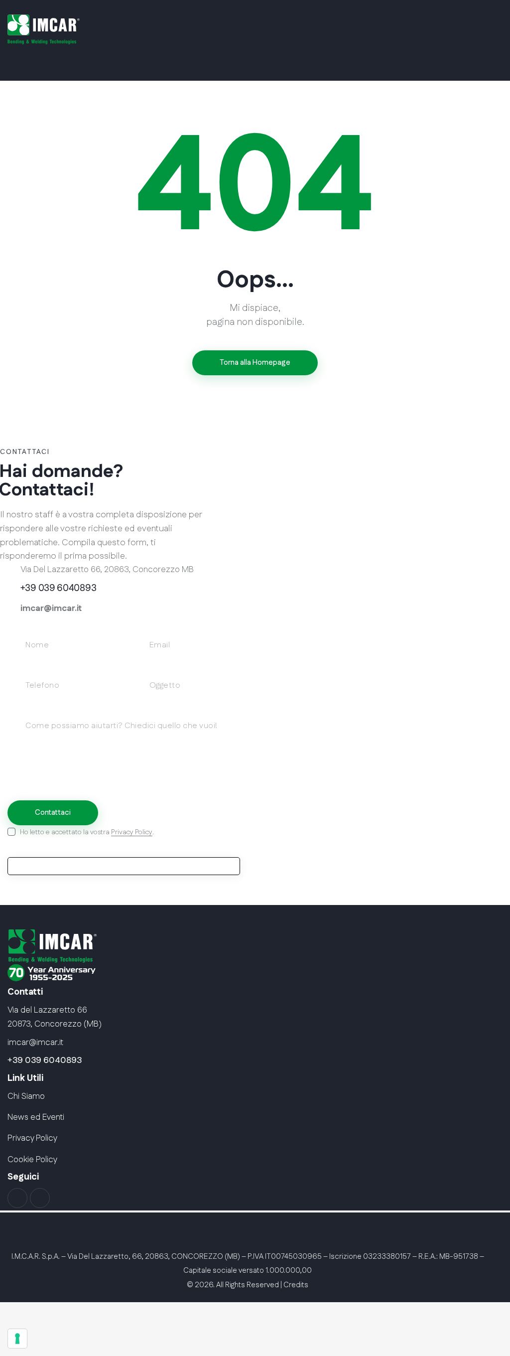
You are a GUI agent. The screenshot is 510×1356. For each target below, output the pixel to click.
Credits (295, 1285)
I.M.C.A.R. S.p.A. (35, 1256)
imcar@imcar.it (51, 608)
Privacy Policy (131, 832)
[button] (485, 60)
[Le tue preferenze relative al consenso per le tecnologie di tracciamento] (17, 1338)
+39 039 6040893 (44, 1060)
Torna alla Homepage (255, 362)
